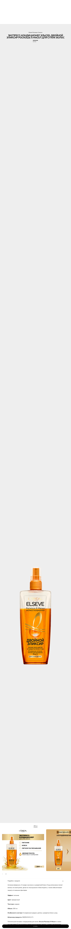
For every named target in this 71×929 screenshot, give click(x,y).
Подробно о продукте (14, 881)
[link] (35, 41)
